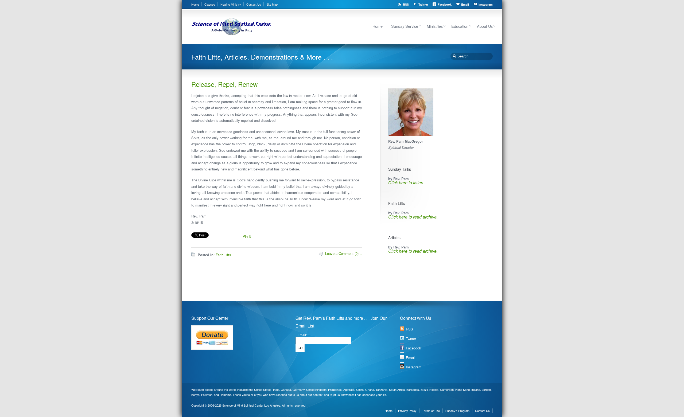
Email (465, 4)
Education (459, 26)
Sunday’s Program (457, 410)
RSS (406, 4)
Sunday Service (404, 26)
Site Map (272, 4)
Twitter (423, 4)
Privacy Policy (407, 410)
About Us (485, 26)
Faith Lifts (223, 254)
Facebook (445, 4)
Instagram (486, 4)
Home (195, 4)
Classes (209, 4)
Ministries (435, 26)
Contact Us (253, 4)
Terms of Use (431, 410)
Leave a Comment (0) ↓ (343, 253)
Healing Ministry (230, 4)
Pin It (247, 236)
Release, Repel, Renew (224, 84)
